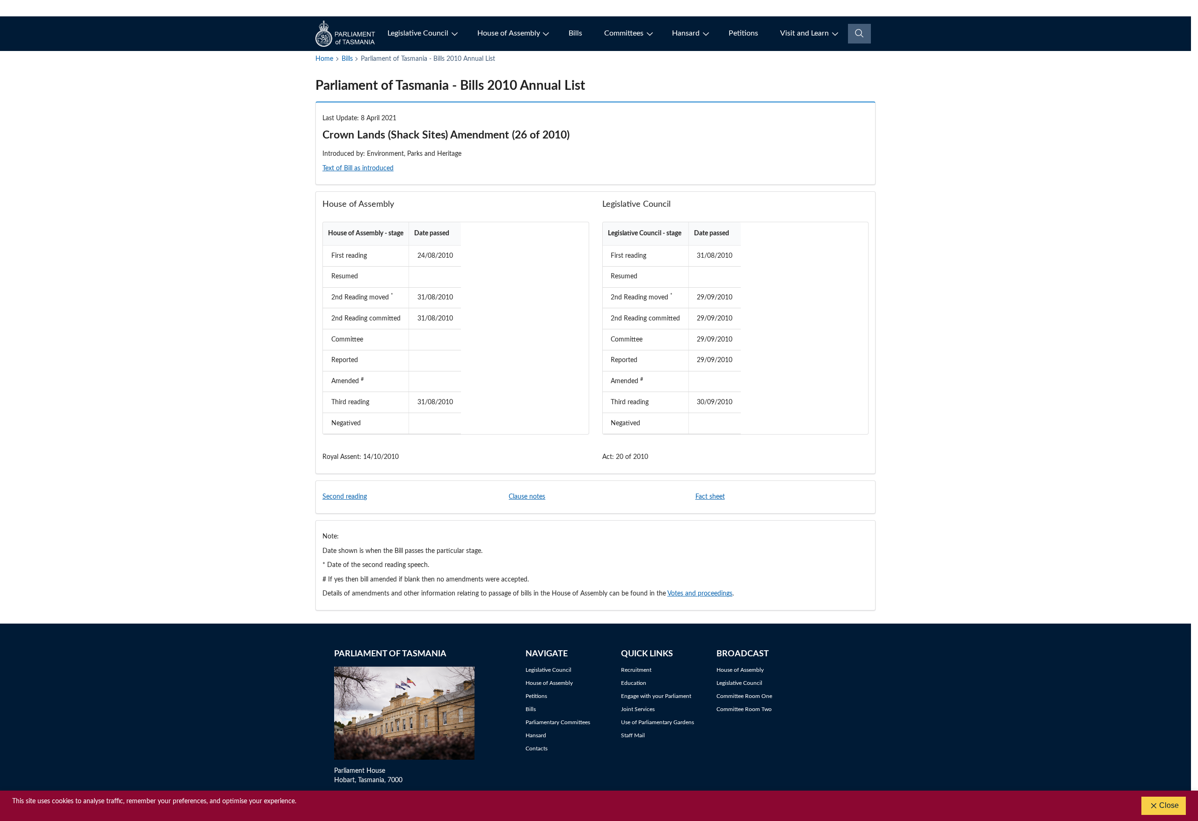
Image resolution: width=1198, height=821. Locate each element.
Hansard (686, 33)
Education (633, 683)
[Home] (346, 34)
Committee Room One (744, 696)
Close (1169, 805)
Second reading (344, 497)
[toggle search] (859, 34)
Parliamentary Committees (558, 722)
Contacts (537, 748)
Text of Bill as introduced (358, 168)
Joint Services (638, 709)
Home (324, 59)
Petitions (743, 33)
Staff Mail (633, 735)
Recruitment (636, 670)
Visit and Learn (804, 33)
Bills (575, 33)
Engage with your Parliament (656, 696)
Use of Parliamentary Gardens (657, 722)
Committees (623, 33)
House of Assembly (508, 33)
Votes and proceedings (699, 593)
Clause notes (527, 497)
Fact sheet (710, 497)
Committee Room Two (744, 709)
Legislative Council (417, 33)
